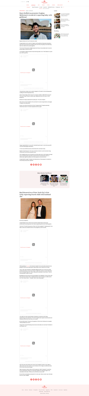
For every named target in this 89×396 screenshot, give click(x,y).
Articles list (31, 10)
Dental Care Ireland (46, 8)
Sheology (47, 393)
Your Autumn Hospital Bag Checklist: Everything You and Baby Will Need (65, 14)
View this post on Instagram (25, 72)
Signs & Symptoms (35, 7)
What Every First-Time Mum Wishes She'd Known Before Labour (65, 20)
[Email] (41, 165)
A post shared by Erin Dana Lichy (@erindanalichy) (33, 262)
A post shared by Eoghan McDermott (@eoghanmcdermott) (33, 88)
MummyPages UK (47, 391)
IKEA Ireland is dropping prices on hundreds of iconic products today (65, 35)
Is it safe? (40, 7)
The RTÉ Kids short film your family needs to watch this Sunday (44, 184)
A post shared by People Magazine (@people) (33, 313)
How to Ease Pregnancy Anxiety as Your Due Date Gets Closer (65, 25)
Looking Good (58, 7)
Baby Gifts (45, 7)
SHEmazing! (41, 391)
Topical (27, 10)
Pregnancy (28, 7)
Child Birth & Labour (51, 7)
